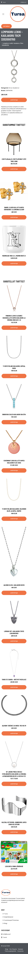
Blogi (5, 923)
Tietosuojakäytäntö (10, 951)
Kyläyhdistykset (8, 917)
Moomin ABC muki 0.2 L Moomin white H (14, 256)
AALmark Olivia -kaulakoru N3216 (14, 585)
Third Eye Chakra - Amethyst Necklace (14, 679)
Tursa (6, 914)
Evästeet (20, 949)
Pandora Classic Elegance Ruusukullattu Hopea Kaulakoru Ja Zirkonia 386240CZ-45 (14, 318)
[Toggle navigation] (3, 14)
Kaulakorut (16, 88)
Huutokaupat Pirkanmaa (11, 920)
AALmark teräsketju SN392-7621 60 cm (14, 726)
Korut (10, 88)
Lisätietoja (14, 100)
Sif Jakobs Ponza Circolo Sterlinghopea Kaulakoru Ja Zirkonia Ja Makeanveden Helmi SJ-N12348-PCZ (14, 774)
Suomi (4, 2)
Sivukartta (20, 951)
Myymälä (6, 26)
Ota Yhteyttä (13, 949)
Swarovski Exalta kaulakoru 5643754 (14, 414)
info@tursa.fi (23, 2)
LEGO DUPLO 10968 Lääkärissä (14, 866)
